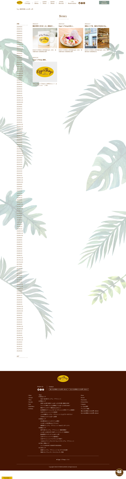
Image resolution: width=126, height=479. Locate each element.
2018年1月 (19, 255)
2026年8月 (19, 26)
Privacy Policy (84, 402)
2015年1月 (19, 324)
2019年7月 (19, 215)
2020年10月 (20, 182)
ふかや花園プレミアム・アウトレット (50, 414)
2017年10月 (20, 262)
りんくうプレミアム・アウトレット (65, 441)
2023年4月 (19, 115)
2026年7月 (19, 29)
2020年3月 (19, 197)
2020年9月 (19, 184)
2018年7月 (19, 242)
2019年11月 (20, 206)
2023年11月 (20, 100)
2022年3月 (19, 144)
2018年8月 (19, 240)
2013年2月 (19, 344)
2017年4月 (19, 275)
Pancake (31, 402)
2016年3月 (19, 302)
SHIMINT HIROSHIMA (55, 445)
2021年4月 (19, 169)
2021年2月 (19, 173)
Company (83, 404)
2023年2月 (19, 120)
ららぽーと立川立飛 (57, 403)
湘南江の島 (66, 403)
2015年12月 (20, 306)
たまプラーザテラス (66, 414)
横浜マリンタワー (45, 407)
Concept (27, 3)
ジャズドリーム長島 (53, 421)
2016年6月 (19, 297)
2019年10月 (20, 208)
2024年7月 (19, 82)
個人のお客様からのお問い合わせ (58, 389)
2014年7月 (19, 331)
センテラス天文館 (62, 450)
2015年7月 (19, 315)
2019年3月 (19, 224)
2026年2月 (19, 40)
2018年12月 (20, 231)
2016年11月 (20, 286)
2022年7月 (19, 135)
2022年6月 (19, 137)
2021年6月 (19, 164)
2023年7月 (19, 109)
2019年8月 (19, 213)
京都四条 (66, 432)
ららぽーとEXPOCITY (46, 432)
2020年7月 (19, 188)
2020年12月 (20, 177)
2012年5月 (19, 348)
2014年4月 (19, 333)
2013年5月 (19, 342)
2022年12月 (20, 124)
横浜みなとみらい (55, 407)
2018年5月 (19, 246)
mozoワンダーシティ (64, 425)
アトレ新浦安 (70, 410)
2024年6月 (19, 84)
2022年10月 (20, 129)
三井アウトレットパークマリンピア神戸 (51, 439)
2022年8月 (19, 133)
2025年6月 (19, 57)
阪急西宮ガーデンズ (46, 434)
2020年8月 (19, 186)
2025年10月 (20, 49)
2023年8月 (19, 106)
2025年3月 (19, 64)
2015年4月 (19, 320)
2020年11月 (20, 180)
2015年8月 (19, 313)
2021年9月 (19, 157)
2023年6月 (19, 111)
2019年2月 (19, 226)
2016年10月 (20, 288)
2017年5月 (19, 273)
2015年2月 (19, 322)
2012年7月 (19, 346)
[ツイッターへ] (79, 3)
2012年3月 (19, 351)
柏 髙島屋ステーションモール (48, 410)
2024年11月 (20, 73)
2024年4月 (19, 89)
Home (30, 395)
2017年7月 (19, 268)
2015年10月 (20, 311)
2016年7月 (19, 295)
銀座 (49, 403)
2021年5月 (19, 166)
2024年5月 (19, 86)
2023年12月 (20, 97)
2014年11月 (20, 326)
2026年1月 (19, 42)
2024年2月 (19, 93)
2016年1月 (19, 304)
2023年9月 (19, 104)
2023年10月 (20, 102)
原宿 (42, 403)
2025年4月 (19, 62)
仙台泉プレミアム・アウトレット (52, 399)
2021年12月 (20, 151)
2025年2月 (19, 66)
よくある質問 (84, 406)
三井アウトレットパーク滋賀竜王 (49, 436)
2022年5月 (19, 140)
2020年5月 (19, 193)
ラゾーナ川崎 (44, 405)
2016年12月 (20, 284)
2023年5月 (19, 113)
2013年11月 (20, 339)
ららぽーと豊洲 (53, 416)
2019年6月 (19, 217)
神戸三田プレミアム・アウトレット (50, 430)
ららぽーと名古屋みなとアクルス (49, 423)
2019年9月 (19, 211)
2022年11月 (20, 126)
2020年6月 (19, 191)
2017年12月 (20, 257)
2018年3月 (19, 251)
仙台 (42, 399)
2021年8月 (19, 160)
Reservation (72, 3)
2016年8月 (19, 293)
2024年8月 (19, 80)
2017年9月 (19, 264)
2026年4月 (19, 35)
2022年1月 (19, 149)
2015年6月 (19, 317)
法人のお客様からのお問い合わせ (79, 389)
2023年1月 (19, 122)
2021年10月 (20, 155)
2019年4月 (19, 222)
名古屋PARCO (44, 421)
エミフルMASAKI (45, 445)
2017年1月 (19, 282)
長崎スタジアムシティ (46, 452)
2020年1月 (19, 202)
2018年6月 (19, 244)
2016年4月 (19, 300)
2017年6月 (19, 271)
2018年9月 (19, 237)
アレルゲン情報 (85, 408)
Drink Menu (31, 406)
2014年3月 (19, 335)
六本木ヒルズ (44, 416)
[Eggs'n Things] (20, 3)
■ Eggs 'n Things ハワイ (63, 459)
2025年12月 (20, 44)
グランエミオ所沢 (61, 410)
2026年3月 (19, 38)
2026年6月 (19, 31)
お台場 (45, 403)
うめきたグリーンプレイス (48, 441)
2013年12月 (20, 337)
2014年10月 (20, 328)
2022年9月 (19, 131)
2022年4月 (19, 142)
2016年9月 (19, 291)
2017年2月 (19, 280)
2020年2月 (19, 200)
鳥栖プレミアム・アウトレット (49, 450)
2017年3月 (19, 277)
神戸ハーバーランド (57, 432)
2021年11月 (20, 153)
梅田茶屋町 (63, 430)
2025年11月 (20, 46)
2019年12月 (20, 204)
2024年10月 (20, 75)
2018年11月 (20, 233)
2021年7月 (19, 162)
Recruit (61, 3)
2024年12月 (20, 71)
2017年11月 (20, 260)
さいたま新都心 (53, 405)
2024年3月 (19, 91)
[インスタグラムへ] (84, 3)
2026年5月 (19, 33)
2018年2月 (19, 253)
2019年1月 (19, 228)
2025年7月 (19, 55)
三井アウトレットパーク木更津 (49, 412)
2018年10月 (20, 235)
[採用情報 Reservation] (104, 2)
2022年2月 (19, 146)
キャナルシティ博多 (58, 452)
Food (30, 404)
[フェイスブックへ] (82, 3)
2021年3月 (19, 171)
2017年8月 (19, 266)
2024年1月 (19, 95)
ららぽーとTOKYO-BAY (63, 405)
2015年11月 (20, 308)
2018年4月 (19, 248)
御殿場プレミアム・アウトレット (49, 425)
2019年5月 (19, 220)
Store (45, 3)
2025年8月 (19, 53)
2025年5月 (19, 60)
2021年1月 (19, 175)
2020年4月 (19, 195)
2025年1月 (19, 69)
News (52, 3)
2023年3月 (19, 117)
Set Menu (31, 408)
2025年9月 (19, 51)
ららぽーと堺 (55, 434)
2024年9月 (19, 77)
